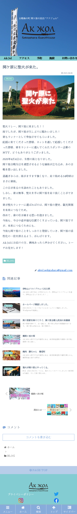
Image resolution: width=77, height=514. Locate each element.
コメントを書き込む (38, 437)
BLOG (10, 261)
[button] (69, 377)
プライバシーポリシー (21, 494)
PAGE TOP (39, 470)
